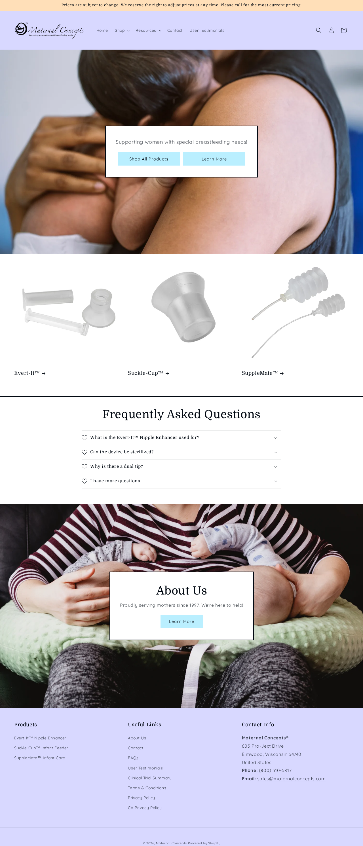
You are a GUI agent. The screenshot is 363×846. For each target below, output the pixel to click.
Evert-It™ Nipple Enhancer (40, 738)
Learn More (214, 159)
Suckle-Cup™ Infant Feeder (41, 747)
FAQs (133, 757)
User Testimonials (145, 768)
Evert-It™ (27, 373)
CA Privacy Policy (145, 807)
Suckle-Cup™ (145, 373)
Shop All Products (148, 159)
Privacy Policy (141, 797)
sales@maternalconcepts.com (291, 778)
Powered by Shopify (204, 843)
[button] (121, 30)
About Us (137, 738)
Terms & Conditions (147, 787)
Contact (135, 747)
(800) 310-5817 (275, 770)
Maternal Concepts (171, 843)
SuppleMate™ (260, 373)
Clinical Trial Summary (150, 778)
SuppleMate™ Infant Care (39, 757)
